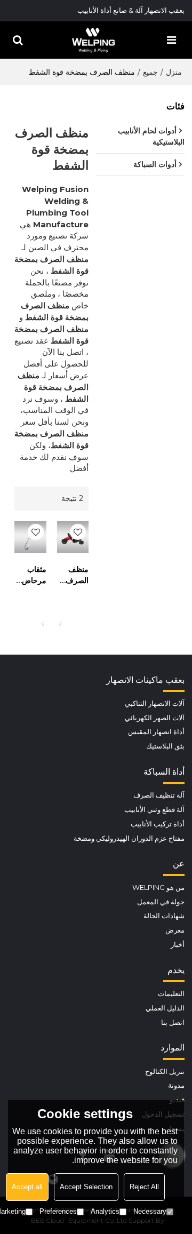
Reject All (144, 1187)
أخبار (178, 945)
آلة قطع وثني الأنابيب (154, 810)
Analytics (105, 1211)
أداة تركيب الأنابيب (158, 824)
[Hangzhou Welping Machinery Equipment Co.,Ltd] (93, 40)
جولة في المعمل (161, 902)
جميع (150, 72)
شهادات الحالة (164, 916)
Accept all (27, 1187)
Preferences (58, 1211)
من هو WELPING (158, 887)
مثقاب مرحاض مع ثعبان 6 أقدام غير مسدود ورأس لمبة (33, 575)
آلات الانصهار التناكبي (155, 703)
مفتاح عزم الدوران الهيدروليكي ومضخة (129, 838)
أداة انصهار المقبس (156, 732)
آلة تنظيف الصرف (159, 795)
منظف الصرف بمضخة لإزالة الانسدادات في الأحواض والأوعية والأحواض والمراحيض (73, 575)
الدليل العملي (165, 1008)
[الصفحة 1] (43, 624)
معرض (175, 930)
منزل (174, 72)
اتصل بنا (173, 1022)
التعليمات (171, 994)
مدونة (176, 1085)
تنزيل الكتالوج (165, 1072)
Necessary (149, 1211)
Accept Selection (86, 1187)
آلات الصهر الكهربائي (155, 718)
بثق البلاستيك (165, 746)
